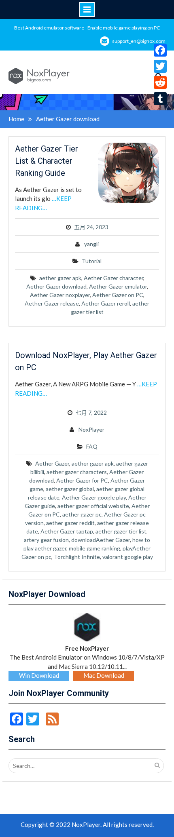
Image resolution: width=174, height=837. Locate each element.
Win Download (39, 675)
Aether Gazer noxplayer (60, 294)
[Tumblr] (160, 99)
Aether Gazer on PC (117, 294)
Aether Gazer (52, 463)
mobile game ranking (94, 548)
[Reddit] (160, 82)
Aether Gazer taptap (66, 531)
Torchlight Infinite (77, 556)
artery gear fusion (46, 539)
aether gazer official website (93, 505)
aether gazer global (70, 488)
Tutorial (92, 260)
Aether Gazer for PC (82, 480)
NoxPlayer (91, 429)
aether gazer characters (77, 471)
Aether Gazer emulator (118, 286)
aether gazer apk (60, 277)
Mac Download (103, 675)
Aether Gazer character (113, 277)
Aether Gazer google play (94, 497)
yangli (91, 243)
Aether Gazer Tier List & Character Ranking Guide (46, 161)
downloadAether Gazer (100, 539)
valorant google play (127, 556)
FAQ (92, 446)
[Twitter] (160, 66)
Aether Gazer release (52, 303)
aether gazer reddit (70, 522)
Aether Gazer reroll (105, 303)
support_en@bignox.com (139, 41)
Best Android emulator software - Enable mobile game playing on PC (87, 28)
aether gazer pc (82, 514)
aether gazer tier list (120, 531)
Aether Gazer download (56, 286)
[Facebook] (160, 50)
